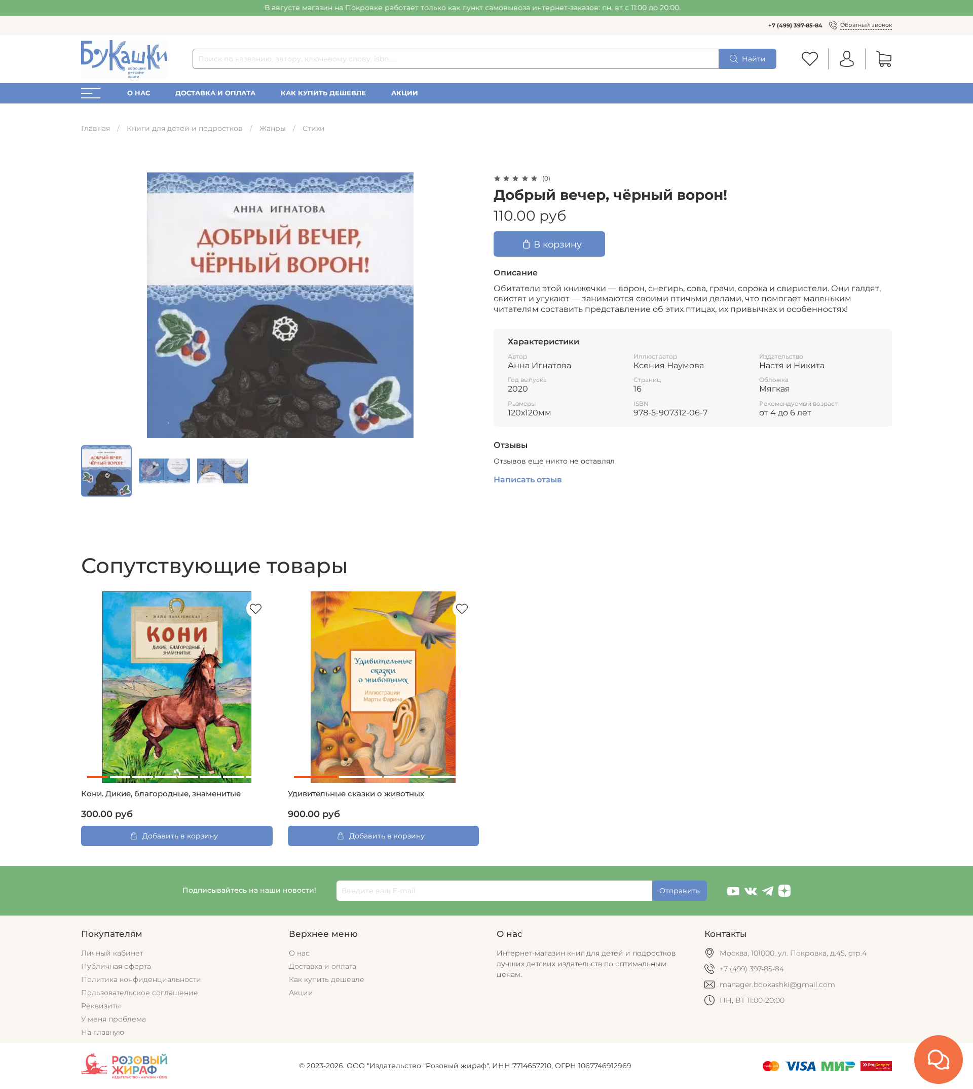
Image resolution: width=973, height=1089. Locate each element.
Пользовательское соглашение (139, 992)
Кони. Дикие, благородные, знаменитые (161, 793)
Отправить (679, 890)
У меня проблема (113, 1019)
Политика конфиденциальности (141, 979)
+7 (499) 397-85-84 (795, 25)
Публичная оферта (116, 966)
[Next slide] (465, 305)
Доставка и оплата (215, 93)
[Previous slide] (95, 305)
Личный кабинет (112, 953)
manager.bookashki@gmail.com (777, 984)
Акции (404, 93)
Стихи (314, 128)
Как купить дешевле (323, 93)
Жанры (272, 128)
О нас (138, 93)
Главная (95, 128)
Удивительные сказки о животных (356, 793)
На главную (102, 1032)
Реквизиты (101, 1005)
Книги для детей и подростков (185, 128)
